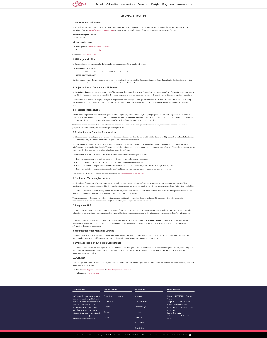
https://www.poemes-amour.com (101, 30)
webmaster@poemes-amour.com (103, 50)
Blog (164, 4)
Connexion (139, 323)
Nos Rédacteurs (141, 301)
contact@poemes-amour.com (182, 4)
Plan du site (139, 317)
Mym (108, 307)
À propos (138, 296)
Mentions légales (141, 307)
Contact (138, 312)
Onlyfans (109, 301)
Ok (190, 335)
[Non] (264, 335)
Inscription (139, 328)
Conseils (142, 4)
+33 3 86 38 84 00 (89, 55)
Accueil (99, 4)
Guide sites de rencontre (119, 4)
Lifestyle (154, 4)
